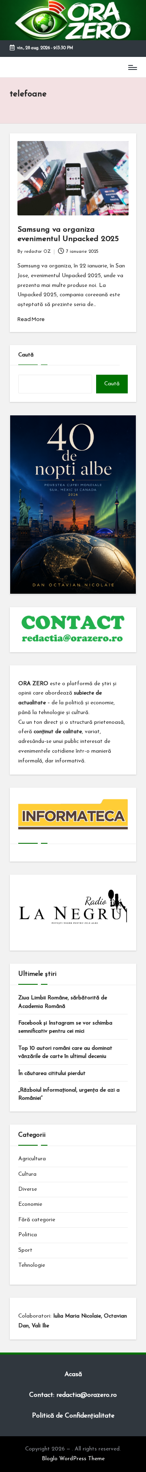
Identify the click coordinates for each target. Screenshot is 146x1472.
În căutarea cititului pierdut (52, 1073)
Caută (26, 355)
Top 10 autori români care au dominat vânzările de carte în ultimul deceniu (65, 1052)
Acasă (73, 1374)
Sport (25, 1250)
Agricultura (32, 1159)
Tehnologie (31, 1265)
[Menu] (132, 67)
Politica (27, 1235)
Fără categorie (36, 1219)
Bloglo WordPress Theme (73, 1458)
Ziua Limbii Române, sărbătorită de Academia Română (62, 1002)
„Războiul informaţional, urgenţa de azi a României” (69, 1094)
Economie (30, 1204)
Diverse (27, 1189)
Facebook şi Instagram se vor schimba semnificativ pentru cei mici (65, 1027)
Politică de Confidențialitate (73, 1416)
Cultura (27, 1174)
